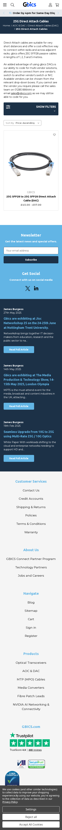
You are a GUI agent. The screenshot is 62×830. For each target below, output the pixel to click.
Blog (31, 602)
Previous (3, 13)
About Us (31, 550)
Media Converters (31, 687)
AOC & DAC (31, 671)
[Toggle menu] (4, 4)
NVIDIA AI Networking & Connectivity (31, 707)
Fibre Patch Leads (31, 696)
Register (31, 636)
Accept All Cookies (31, 824)
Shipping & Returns (31, 507)
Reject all (31, 817)
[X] (27, 288)
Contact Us (31, 490)
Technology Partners (31, 567)
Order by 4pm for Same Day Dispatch (37, 13)
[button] (31, 108)
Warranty (31, 532)
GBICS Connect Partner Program (31, 559)
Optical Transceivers (31, 662)
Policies (31, 515)
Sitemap (31, 610)
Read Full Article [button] (18, 349)
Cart (31, 619)
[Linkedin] (36, 288)
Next (58, 13)
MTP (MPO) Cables (31, 679)
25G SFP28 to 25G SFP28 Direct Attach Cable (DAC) (31, 198)
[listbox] (28, 122)
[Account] (50, 5)
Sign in (31, 627)
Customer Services (31, 481)
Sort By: (10, 123)
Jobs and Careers (31, 575)
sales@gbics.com (21, 93)
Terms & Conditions (31, 524)
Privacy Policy (9, 801)
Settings (31, 809)
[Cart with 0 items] (57, 5)
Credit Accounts (31, 498)
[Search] (12, 5)
